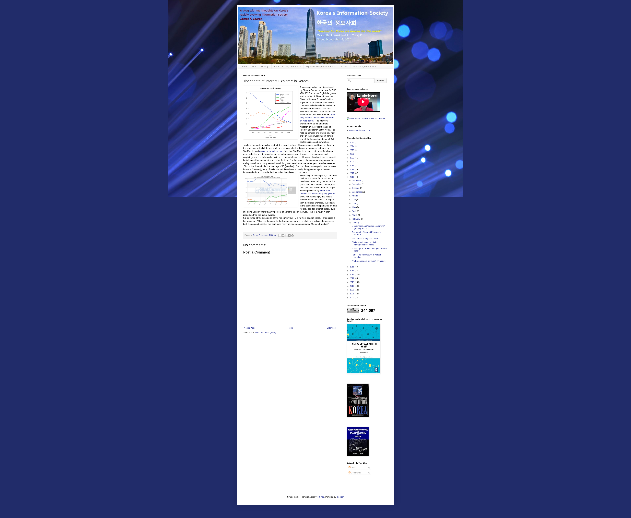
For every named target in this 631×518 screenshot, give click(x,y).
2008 (352, 294)
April (354, 211)
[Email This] (280, 235)
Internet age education (364, 66)
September (357, 192)
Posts (353, 468)
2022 (352, 154)
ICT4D (344, 66)
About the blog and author (287, 66)
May (354, 207)
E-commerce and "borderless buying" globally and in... (368, 227)
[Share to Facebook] (289, 235)
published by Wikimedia (270, 151)
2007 (352, 297)
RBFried (320, 497)
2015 (352, 267)
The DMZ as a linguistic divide (365, 238)
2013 (352, 274)
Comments (356, 473)
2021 (352, 158)
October (356, 188)
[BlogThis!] (283, 235)
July (354, 200)
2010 (352, 286)
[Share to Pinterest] (292, 235)
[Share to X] (286, 235)
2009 (352, 290)
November (357, 184)
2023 (352, 150)
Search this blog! (260, 66)
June (354, 203)
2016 (352, 177)
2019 (352, 165)
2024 (352, 146)
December (357, 180)
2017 (352, 173)
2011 (352, 282)
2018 (352, 169)
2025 (352, 142)
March (355, 215)
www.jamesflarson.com (359, 130)
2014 (352, 270)
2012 (352, 278)
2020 (352, 162)
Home (244, 66)
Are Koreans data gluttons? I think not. (369, 261)
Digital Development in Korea (321, 66)
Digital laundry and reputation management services (365, 243)
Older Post (331, 328)
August (355, 196)
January (356, 223)
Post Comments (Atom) (265, 332)
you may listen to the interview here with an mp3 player (317, 117)
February (356, 219)
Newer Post (249, 328)
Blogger (340, 497)
